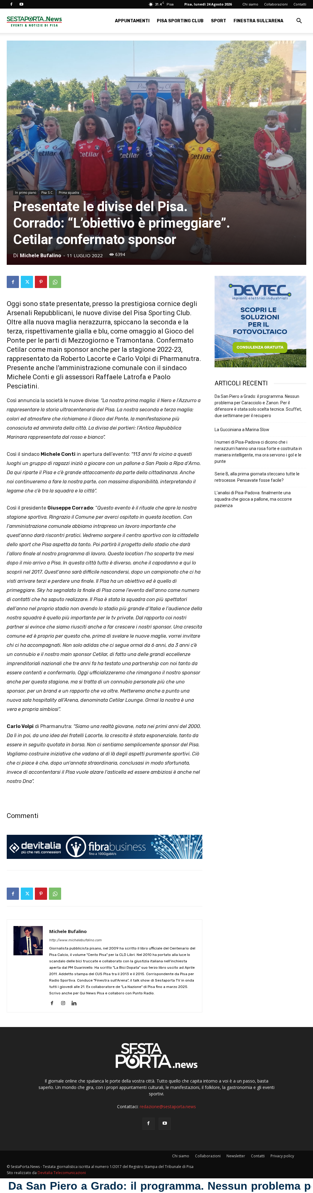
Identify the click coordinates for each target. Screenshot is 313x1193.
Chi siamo (250, 4)
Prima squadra (69, 192)
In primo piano (25, 192)
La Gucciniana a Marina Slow (242, 429)
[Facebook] (11, 4)
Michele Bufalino (40, 255)
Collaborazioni (276, 4)
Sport (218, 20)
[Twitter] (27, 282)
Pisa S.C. (47, 192)
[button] (299, 21)
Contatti (299, 4)
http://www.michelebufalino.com (75, 940)
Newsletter (235, 1156)
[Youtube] (21, 4)
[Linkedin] (76, 1003)
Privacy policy (282, 1156)
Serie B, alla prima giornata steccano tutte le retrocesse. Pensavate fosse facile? (257, 477)
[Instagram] (65, 1003)
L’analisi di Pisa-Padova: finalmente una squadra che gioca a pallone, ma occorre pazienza (253, 499)
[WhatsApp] (55, 282)
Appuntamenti (132, 20)
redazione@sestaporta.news (168, 1106)
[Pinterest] (41, 282)
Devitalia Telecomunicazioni (62, 1172)
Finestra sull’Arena (258, 20)
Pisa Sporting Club (180, 20)
